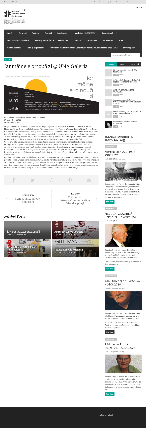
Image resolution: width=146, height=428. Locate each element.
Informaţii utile (129, 48)
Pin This (70, 180)
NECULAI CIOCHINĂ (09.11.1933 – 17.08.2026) (120, 215)
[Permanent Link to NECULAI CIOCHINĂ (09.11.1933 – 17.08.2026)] (123, 235)
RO (140, 7)
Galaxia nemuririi (14, 48)
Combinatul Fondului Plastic (18, 40)
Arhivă (129, 2)
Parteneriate (108, 40)
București (23, 33)
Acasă (8, 34)
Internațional (106, 34)
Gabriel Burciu (112, 415)
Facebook (135, 64)
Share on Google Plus (51, 180)
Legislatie (110, 2)
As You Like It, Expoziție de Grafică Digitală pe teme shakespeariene (126, 81)
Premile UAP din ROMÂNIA (83, 34)
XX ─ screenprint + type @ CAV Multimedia (125, 71)
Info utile (119, 2)
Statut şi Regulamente (35, 48)
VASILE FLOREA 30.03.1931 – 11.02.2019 (124, 91)
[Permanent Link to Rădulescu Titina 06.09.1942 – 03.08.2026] (123, 364)
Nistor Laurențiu (119, 159)
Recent (123, 64)
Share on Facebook (13, 180)
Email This (89, 180)
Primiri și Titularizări (41, 41)
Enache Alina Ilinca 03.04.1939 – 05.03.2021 (125, 122)
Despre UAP (97, 2)
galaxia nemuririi (111, 146)
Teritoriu (35, 33)
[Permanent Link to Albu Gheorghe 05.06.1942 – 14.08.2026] (123, 300)
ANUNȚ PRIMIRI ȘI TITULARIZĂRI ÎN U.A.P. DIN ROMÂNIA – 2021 (127, 112)
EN (137, 7)
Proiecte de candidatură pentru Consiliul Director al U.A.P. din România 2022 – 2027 (83, 48)
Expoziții (48, 33)
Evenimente (61, 34)
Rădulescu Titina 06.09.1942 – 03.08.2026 (120, 346)
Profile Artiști (92, 40)
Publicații (77, 40)
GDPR (121, 40)
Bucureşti (8, 59)
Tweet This (32, 180)
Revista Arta (63, 40)
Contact (137, 2)
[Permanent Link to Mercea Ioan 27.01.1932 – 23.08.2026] (123, 171)
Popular (111, 64)
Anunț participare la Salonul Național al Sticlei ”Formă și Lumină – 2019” (127, 102)
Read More (109, 201)
